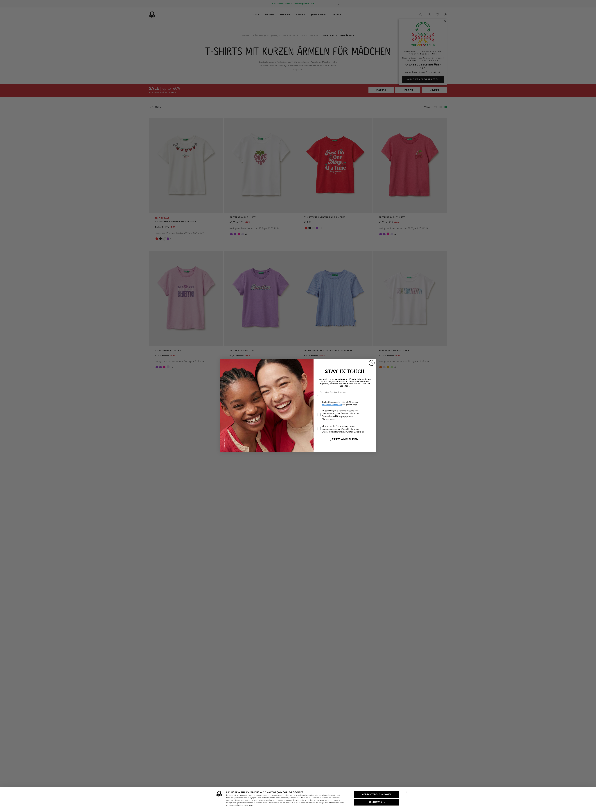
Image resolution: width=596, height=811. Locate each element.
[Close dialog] (371, 363)
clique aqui (248, 805)
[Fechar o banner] (405, 792)
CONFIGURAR (375, 802)
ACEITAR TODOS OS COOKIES (376, 794)
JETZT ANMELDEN (345, 439)
